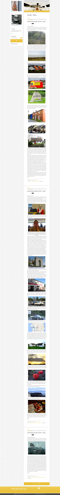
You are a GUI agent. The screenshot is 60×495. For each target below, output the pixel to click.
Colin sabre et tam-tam (32, 6)
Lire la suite (20, 31)
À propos (35, 11)
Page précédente (35, 483)
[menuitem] (26, 11)
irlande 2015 (32, 477)
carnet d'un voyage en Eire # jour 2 (36, 191)
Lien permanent (30, 421)
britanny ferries (41, 477)
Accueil (26, 11)
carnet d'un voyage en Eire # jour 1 (36, 432)
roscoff (38, 477)
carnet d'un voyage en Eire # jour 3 (36, 21)
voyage (39, 421)
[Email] (16, 40)
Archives (30, 11)
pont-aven (44, 477)
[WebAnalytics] (12, 33)
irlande (37, 421)
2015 (35, 421)
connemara (35, 477)
